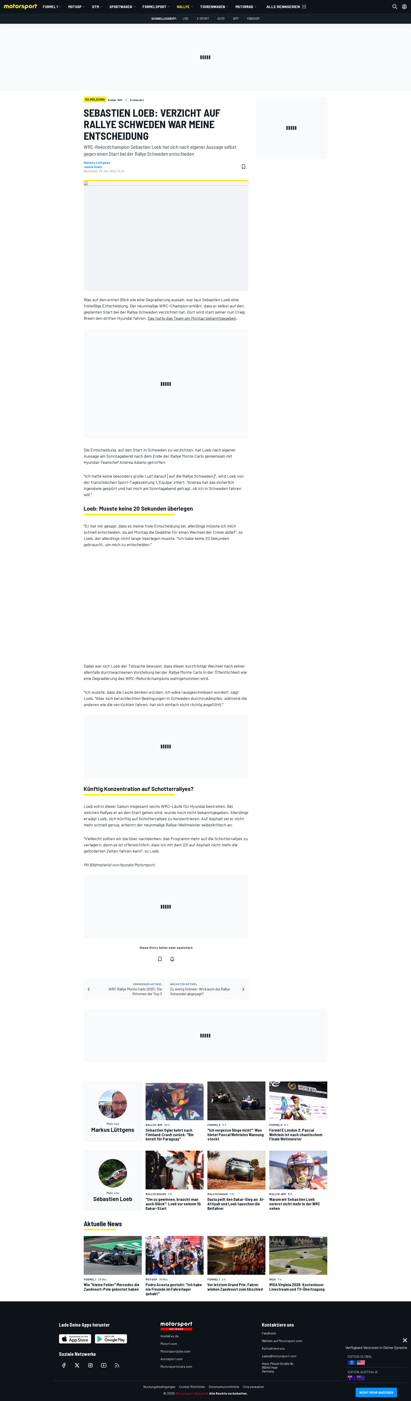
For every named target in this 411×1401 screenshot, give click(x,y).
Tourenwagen (212, 6)
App (236, 18)
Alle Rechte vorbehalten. (228, 1393)
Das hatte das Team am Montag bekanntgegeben (192, 318)
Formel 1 (50, 6)
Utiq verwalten (253, 1387)
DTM (95, 6)
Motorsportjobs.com (175, 1351)
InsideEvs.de (169, 1336)
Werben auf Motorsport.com (282, 1341)
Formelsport (154, 6)
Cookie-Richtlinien (192, 1387)
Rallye (183, 6)
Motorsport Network (191, 1393)
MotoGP (75, 6)
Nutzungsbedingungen (159, 1387)
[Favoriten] (243, 166)
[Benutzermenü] (404, 6)
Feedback (269, 1333)
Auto (221, 18)
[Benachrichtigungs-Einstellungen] (172, 959)
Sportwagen (120, 6)
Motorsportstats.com (176, 1366)
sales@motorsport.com (279, 1356)
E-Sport (203, 18)
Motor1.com (169, 1344)
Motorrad (244, 6)
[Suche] (395, 6)
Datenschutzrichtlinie (224, 1387)
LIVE (185, 18)
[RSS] (117, 1365)
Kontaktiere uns (273, 1348)
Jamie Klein (93, 167)
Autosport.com (172, 1359)
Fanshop (253, 18)
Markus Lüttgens (97, 162)
